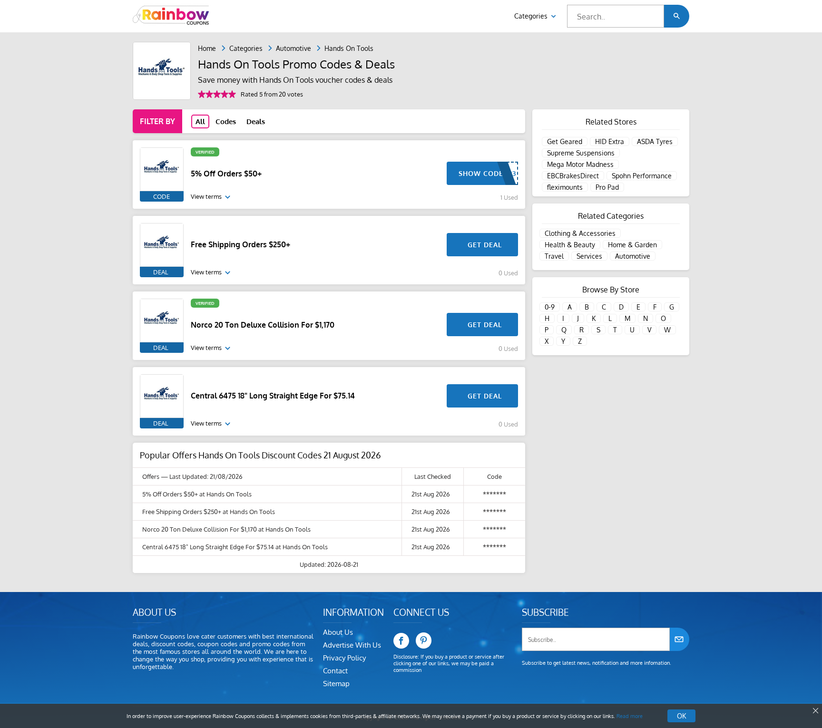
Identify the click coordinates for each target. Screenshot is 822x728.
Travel (554, 256)
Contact (335, 670)
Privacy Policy (344, 657)
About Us (338, 632)
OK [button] (681, 716)
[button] (676, 16)
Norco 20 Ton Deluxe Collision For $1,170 (262, 325)
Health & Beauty (570, 245)
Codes (225, 121)
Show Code (481, 173)
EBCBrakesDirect (573, 176)
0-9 (550, 307)
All (200, 121)
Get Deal (485, 245)
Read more (629, 716)
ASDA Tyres (655, 141)
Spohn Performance (642, 176)
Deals (255, 121)
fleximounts (565, 187)
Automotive (293, 48)
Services (589, 256)
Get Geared (564, 141)
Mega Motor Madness (580, 164)
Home (207, 48)
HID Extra (609, 141)
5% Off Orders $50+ (226, 173)
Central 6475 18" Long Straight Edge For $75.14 (273, 395)
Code (161, 196)
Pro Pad (607, 187)
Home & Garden (632, 245)
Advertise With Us (352, 645)
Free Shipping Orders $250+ (240, 244)
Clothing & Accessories (580, 233)
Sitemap (336, 683)
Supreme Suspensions (581, 153)
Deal (160, 272)
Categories (531, 16)
